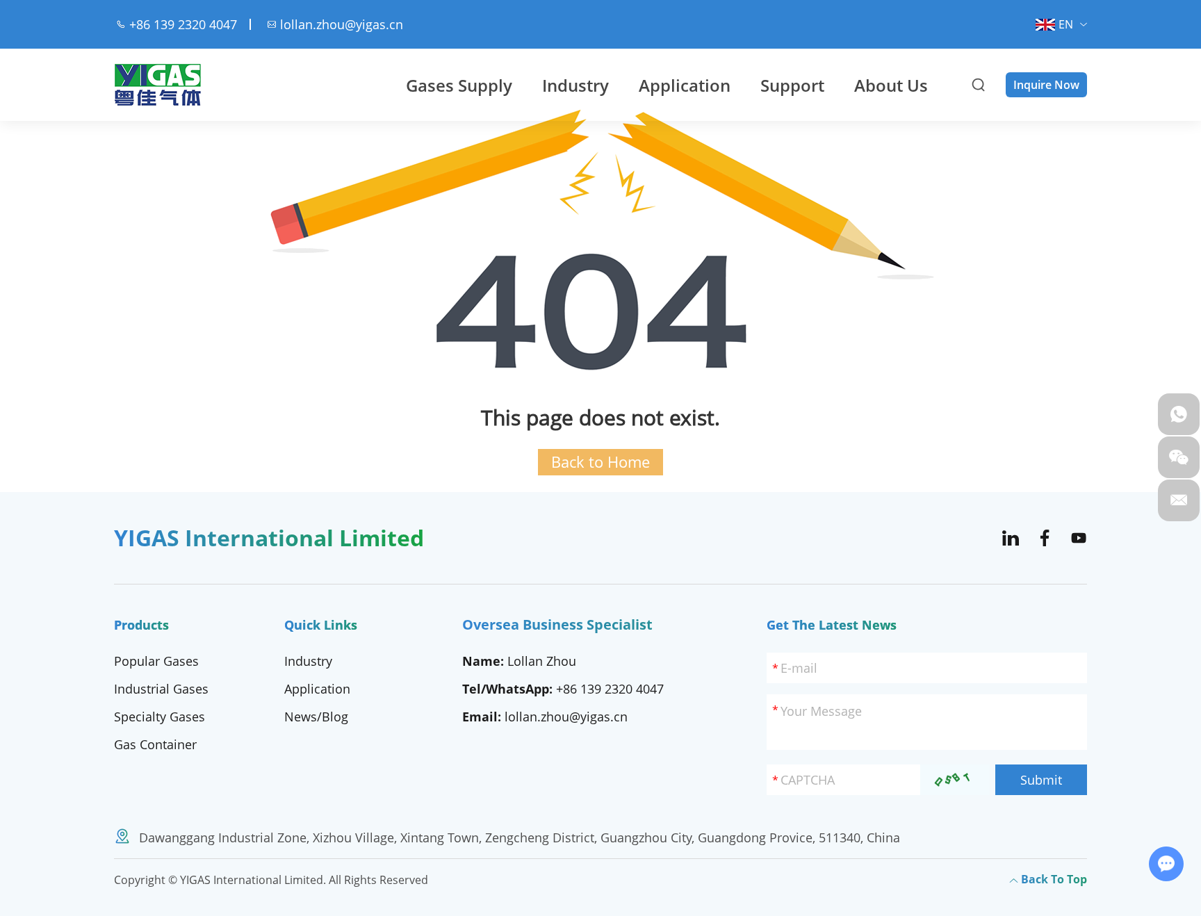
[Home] (158, 85)
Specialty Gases (159, 716)
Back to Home (600, 462)
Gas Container (155, 744)
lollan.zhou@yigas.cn (341, 24)
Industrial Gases (161, 688)
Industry (575, 85)
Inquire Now (1046, 84)
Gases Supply (459, 85)
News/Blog (316, 716)
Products (141, 624)
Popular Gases (156, 661)
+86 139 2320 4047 (610, 688)
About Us (891, 85)
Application (684, 85)
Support (792, 85)
